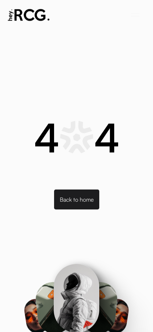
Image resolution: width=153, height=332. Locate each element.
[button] (135, 15)
